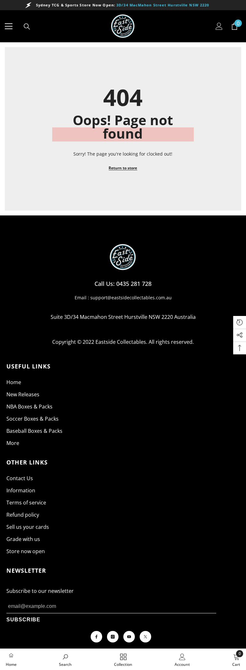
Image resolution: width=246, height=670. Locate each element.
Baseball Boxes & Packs (34, 430)
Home (13, 382)
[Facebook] (96, 636)
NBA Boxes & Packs (29, 406)
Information (20, 490)
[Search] (27, 26)
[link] (65, 659)
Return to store (123, 168)
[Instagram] (113, 636)
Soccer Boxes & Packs (32, 418)
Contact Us (19, 478)
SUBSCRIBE (23, 619)
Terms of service (26, 502)
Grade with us (23, 539)
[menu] (8, 26)
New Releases (22, 394)
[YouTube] (129, 636)
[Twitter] (145, 636)
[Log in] (219, 26)
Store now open (25, 551)
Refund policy (22, 514)
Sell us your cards (27, 526)
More (12, 443)
